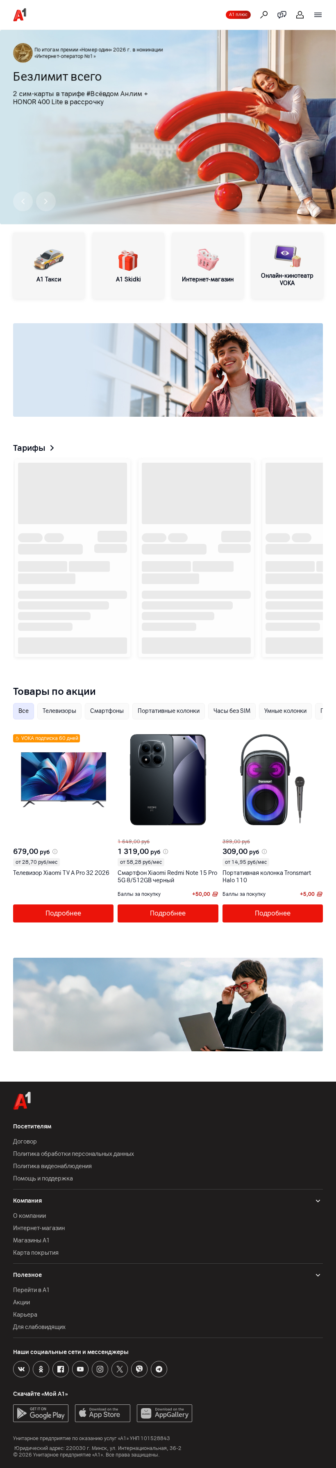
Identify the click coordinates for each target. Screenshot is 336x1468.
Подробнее (63, 913)
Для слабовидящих (39, 1327)
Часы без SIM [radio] (231, 711)
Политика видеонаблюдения (52, 1166)
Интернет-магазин (39, 1228)
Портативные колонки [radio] (169, 711)
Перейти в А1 (31, 1290)
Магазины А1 (31, 1240)
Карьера (25, 1314)
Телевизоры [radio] (59, 711)
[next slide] (25, 832)
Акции (21, 1302)
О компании (29, 1215)
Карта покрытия (36, 1252)
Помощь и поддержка (43, 1178)
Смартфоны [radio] (107, 711)
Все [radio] (23, 711)
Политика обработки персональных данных (73, 1154)
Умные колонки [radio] (285, 711)
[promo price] (54, 851)
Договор (25, 1141)
